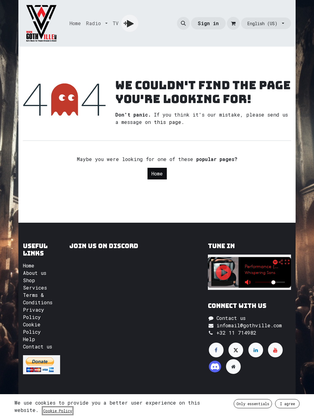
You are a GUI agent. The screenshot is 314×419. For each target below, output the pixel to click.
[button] (183, 23)
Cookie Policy (57, 410)
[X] (235, 350)
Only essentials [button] (252, 403)
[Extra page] (233, 366)
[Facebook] (216, 350)
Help (29, 339)
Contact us (37, 346)
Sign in (208, 23)
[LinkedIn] (255, 350)
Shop (29, 280)
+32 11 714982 (236, 332)
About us (34, 273)
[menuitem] (75, 23)
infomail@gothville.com (249, 325)
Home (157, 173)
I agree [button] (287, 403)
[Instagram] (215, 366)
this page (167, 122)
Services (35, 287)
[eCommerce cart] (233, 23)
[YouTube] (275, 350)
